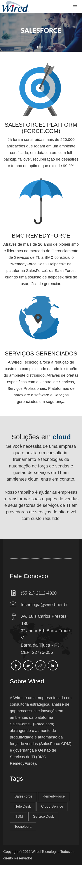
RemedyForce (54, 796)
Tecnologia (22, 826)
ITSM (18, 816)
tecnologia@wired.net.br (44, 604)
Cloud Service (52, 806)
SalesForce (23, 796)
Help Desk (22, 806)
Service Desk (43, 816)
